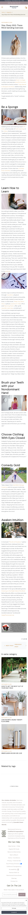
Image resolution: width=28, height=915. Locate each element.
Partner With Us (14, 872)
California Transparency (14, 866)
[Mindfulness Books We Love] (14, 736)
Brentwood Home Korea (14, 875)
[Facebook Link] (22, 639)
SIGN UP (22, 894)
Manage (14, 908)
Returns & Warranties (14, 852)
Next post (9, 645)
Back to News (14, 786)
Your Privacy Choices (12, 863)
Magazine (9, 12)
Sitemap (14, 878)
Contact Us (14, 881)
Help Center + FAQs (14, 846)
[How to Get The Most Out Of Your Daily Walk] (14, 669)
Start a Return (14, 855)
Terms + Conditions (14, 858)
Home (3, 12)
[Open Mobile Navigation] (2, 7)
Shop (23, 0)
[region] (14, 906)
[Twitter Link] (24, 639)
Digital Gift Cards (14, 849)
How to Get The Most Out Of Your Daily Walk (12, 687)
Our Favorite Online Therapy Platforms (11, 720)
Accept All (14, 912)
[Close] (26, 900)
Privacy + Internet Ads (14, 860)
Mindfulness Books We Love (11, 753)
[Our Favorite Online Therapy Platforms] (14, 703)
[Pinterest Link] (26, 639)
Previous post (18, 645)
